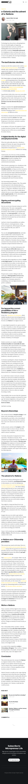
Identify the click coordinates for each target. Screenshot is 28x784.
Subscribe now (15, 760)
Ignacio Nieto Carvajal (12, 18)
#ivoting (3, 80)
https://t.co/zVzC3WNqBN (16, 87)
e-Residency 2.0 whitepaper (14, 315)
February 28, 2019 (20, 91)
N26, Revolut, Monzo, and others (13, 586)
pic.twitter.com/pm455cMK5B (9, 89)
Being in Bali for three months (16, 573)
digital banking (8, 557)
